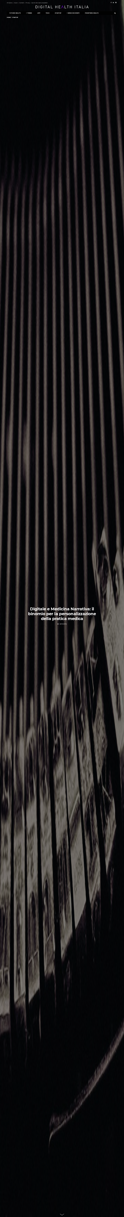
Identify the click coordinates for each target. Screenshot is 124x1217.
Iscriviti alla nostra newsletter (40, 2)
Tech (47, 13)
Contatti (21, 2)
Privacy (28, 2)
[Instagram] (115, 2)
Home (9, 17)
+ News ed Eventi (73, 13)
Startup (58, 13)
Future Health (15, 13)
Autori (16, 2)
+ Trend (29, 13)
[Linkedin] (113, 2)
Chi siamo (9, 2)
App (38, 13)
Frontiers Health (92, 13)
